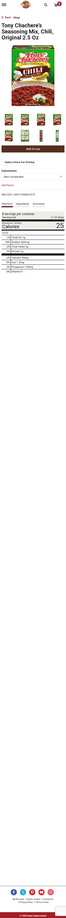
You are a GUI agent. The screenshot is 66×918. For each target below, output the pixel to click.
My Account (18, 899)
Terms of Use (42, 902)
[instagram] (51, 892)
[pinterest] (32, 892)
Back (7, 17)
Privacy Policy (26, 902)
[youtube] (41, 892)
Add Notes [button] (8, 185)
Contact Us (48, 899)
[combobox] (33, 176)
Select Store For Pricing (19, 162)
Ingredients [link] (22, 203)
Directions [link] (39, 203)
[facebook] (14, 892)
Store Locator (33, 899)
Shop (17, 17)
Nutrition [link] (7, 203)
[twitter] (23, 892)
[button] (8, 119)
